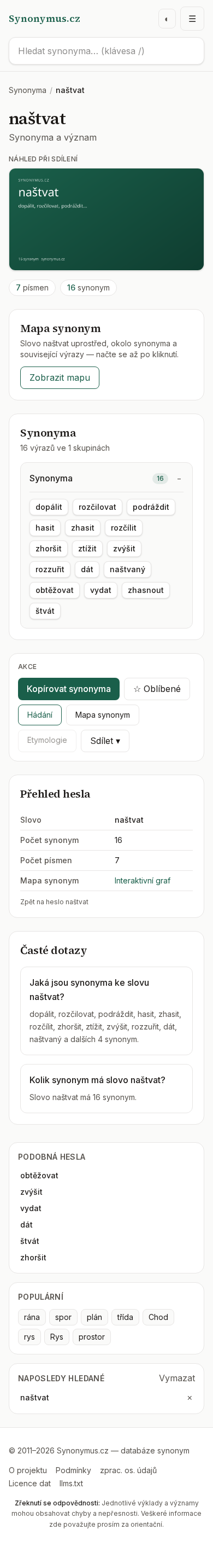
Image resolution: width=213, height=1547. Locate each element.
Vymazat (177, 1377)
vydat (100, 590)
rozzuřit (50, 569)
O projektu (28, 1470)
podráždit (151, 506)
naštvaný (127, 569)
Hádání (39, 714)
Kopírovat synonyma (69, 688)
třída (125, 1317)
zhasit (82, 527)
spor (63, 1317)
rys (29, 1336)
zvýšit (124, 548)
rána (32, 1317)
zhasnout (146, 590)
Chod (158, 1317)
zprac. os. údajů (128, 1470)
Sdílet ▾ (105, 740)
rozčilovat (97, 506)
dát (87, 569)
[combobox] (106, 51)
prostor (92, 1336)
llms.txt (71, 1483)
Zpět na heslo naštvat (54, 902)
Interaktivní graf (142, 880)
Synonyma (27, 90)
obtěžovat (55, 590)
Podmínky (73, 1470)
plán (94, 1317)
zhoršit (49, 548)
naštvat (34, 1397)
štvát (45, 610)
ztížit (87, 548)
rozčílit (124, 527)
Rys (56, 1336)
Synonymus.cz (44, 18)
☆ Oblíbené (157, 688)
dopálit (49, 506)
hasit (45, 527)
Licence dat (30, 1483)
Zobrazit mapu (59, 377)
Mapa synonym (102, 714)
